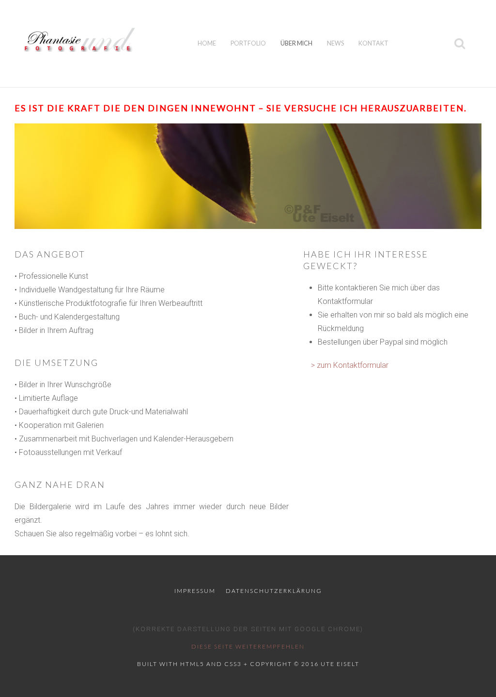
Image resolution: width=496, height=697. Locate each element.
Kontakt (373, 43)
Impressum (195, 590)
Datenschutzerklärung (274, 590)
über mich (296, 43)
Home (207, 43)
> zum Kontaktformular (349, 365)
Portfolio (248, 43)
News (335, 43)
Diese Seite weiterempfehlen (248, 646)
